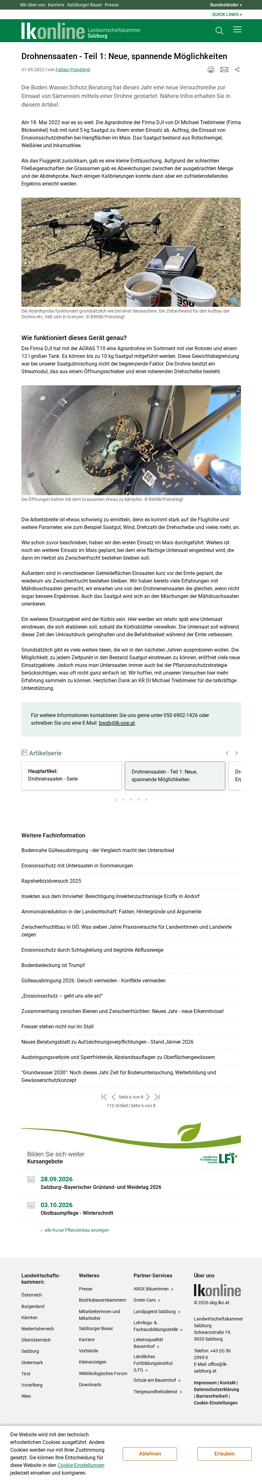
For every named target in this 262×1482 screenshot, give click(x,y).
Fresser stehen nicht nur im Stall (57, 1027)
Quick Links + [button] (227, 14)
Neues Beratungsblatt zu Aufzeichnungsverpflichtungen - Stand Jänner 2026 (107, 1042)
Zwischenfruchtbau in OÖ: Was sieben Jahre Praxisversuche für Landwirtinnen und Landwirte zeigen (126, 931)
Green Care (145, 1300)
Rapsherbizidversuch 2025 (51, 881)
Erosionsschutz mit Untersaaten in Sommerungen (77, 866)
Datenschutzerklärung (216, 1389)
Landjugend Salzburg (155, 1311)
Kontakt (228, 1382)
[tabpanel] (73, 776)
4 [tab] (139, 800)
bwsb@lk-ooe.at (117, 723)
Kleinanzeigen (92, 1362)
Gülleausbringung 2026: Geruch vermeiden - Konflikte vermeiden (93, 981)
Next (237, 753)
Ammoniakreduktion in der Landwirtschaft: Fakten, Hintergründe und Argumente (111, 912)
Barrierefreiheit (212, 1396)
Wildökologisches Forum (103, 1373)
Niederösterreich (37, 1328)
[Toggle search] (219, 31)
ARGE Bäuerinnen (151, 1288)
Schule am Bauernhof (155, 1380)
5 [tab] (146, 800)
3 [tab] (131, 800)
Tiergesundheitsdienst (155, 1391)
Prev (227, 753)
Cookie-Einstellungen (216, 1402)
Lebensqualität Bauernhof (148, 1343)
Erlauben (224, 1454)
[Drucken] (211, 69)
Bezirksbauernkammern (102, 1300)
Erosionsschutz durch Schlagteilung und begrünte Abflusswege (92, 950)
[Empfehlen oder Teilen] (237, 69)
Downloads (90, 1384)
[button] (237, 29)
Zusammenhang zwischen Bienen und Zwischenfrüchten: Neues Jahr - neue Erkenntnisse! (122, 1011)
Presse (112, 4)
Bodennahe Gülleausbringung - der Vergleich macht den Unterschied (97, 850)
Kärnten (29, 1317)
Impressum (205, 1382)
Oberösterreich (36, 1339)
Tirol (25, 1373)
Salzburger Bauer (84, 4)
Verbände (88, 1350)
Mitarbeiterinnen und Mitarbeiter (99, 1315)
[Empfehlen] (224, 69)
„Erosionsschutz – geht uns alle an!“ (62, 996)
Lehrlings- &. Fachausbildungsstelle (156, 1326)
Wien (26, 1396)
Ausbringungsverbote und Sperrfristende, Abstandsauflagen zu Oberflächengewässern (118, 1057)
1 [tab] (115, 800)
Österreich (31, 1294)
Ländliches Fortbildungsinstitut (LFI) (153, 1363)
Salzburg (30, 1351)
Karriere (56, 4)
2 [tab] (123, 800)
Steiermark (32, 1362)
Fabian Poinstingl (73, 69)
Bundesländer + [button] (226, 4)
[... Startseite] (81, 30)
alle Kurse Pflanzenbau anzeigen (76, 1230)
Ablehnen (150, 1454)
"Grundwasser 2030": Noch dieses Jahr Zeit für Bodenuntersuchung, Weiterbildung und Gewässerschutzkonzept (118, 1076)
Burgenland (32, 1306)
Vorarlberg (31, 1384)
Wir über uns (32, 4)
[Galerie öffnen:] (131, 252)
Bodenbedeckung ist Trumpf (53, 965)
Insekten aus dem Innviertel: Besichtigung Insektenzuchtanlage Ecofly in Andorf (110, 896)
